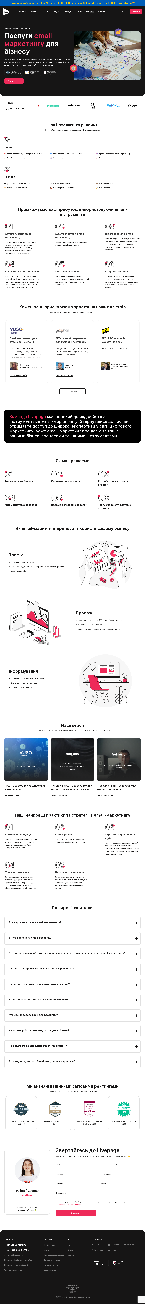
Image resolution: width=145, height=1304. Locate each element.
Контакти (101, 12)
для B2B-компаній (107, 183)
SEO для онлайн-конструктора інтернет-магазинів (116, 787)
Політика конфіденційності (16, 1265)
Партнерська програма (53, 1255)
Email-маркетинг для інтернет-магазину (24, 153)
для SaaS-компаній (61, 183)
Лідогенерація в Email (108, 158)
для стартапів (105, 188)
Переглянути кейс (18, 375)
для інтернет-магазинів (63, 188)
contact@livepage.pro (13, 1255)
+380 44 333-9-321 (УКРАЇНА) (17, 1250)
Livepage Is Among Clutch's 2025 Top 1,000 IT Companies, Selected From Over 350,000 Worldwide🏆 (73, 3)
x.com (96, 1245)
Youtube (130, 1245)
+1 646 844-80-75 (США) (15, 1245)
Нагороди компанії (51, 1260)
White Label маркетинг (17, 188)
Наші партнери (49, 1270)
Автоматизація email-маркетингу (67, 153)
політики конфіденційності (70, 1205)
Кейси (45, 12)
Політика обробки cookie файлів (18, 1260)
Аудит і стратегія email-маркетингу (114, 153)
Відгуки (56, 12)
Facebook (115, 1245)
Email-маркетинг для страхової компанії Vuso (24, 787)
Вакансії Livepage (51, 1265)
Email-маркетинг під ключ (18, 158)
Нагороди (67, 12)
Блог (87, 12)
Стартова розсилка (61, 158)
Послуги (34, 12)
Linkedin (114, 1250)
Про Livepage (49, 1245)
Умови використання (13, 1270)
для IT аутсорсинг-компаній (19, 183)
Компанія (22, 12)
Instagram (98, 1250)
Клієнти (79, 12)
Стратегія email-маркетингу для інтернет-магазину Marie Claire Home (71, 788)
